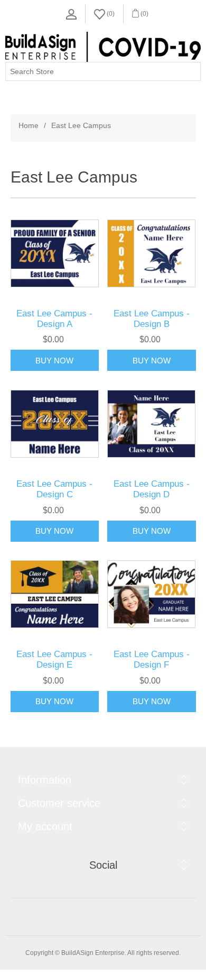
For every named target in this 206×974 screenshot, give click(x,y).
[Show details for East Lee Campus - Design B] (151, 253)
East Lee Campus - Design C (54, 489)
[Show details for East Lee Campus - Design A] (55, 253)
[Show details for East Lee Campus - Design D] (151, 423)
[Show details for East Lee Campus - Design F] (151, 594)
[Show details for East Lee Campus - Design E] (55, 594)
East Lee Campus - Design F (152, 659)
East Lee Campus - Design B (152, 318)
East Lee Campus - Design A (54, 318)
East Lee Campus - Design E (54, 659)
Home (28, 125)
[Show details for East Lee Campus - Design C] (55, 423)
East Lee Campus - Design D (152, 489)
